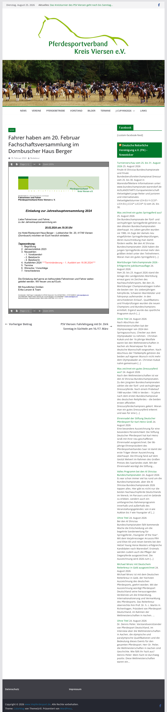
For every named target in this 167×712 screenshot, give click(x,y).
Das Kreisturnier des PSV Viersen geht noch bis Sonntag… (81, 5)
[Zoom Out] (34, 164)
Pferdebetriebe (55, 110)
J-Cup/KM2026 (123, 110)
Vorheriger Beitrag (20, 324)
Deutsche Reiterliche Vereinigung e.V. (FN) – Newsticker (133, 150)
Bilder (91, 110)
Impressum (75, 689)
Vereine (36, 110)
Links (143, 110)
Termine (106, 110)
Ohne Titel (123, 318)
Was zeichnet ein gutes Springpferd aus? (139, 212)
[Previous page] (11, 164)
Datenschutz (12, 689)
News (23, 110)
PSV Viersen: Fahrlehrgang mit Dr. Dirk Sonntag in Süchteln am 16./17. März (84, 326)
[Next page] (16, 164)
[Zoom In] (39, 164)
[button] (133, 110)
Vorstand (76, 110)
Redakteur (35, 158)
